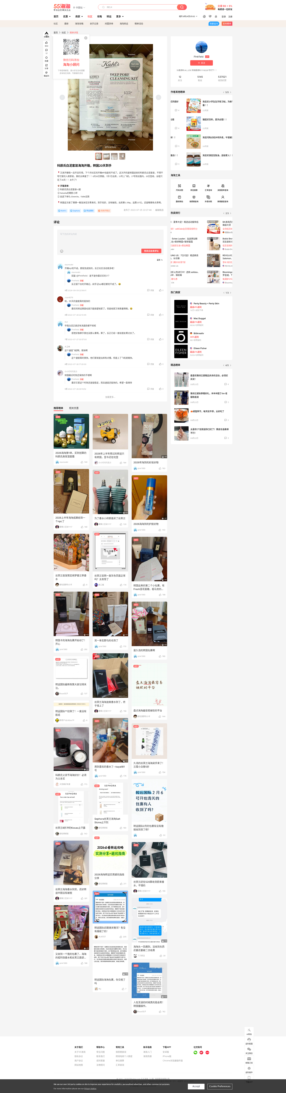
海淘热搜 (147, 1056)
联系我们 (100, 1056)
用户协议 (78, 1060)
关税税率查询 (222, 190)
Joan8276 (69, 297)
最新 (66, 23)
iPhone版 (167, 1056)
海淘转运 (124, 23)
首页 (56, 32)
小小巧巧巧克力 (71, 371)
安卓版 (166, 1052)
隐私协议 (78, 1056)
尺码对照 (179, 190)
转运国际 (90, 211)
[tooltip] (71, 56)
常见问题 (100, 1052)
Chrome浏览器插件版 (173, 1060)
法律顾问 (100, 1065)
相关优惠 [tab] (74, 408)
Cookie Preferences (219, 1086)
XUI (66, 322)
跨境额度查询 (222, 201)
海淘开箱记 (105, 211)
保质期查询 (193, 201)
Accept (196, 1086)
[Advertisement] (201, 469)
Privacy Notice (90, 1089)
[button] (79, 7)
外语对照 (208, 201)
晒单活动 (139, 23)
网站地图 (78, 1065)
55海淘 (62, 7)
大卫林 (67, 347)
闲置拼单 (109, 23)
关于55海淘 (80, 1052)
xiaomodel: (76, 272)
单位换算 (194, 190)
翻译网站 (179, 201)
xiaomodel (69, 264)
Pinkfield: (75, 280)
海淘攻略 (79, 23)
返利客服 (100, 1060)
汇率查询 (208, 190)
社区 (56, 23)
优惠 (65, 16)
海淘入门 (147, 1052)
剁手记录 (94, 23)
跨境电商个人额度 (124, 1056)
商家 (77, 16)
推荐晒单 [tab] (58, 408)
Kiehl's (63, 211)
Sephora (76, 211)
